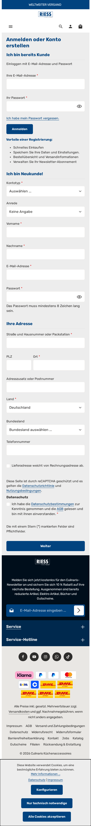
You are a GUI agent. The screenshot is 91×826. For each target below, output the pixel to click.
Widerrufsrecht (42, 732)
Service (13, 626)
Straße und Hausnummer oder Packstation (39, 334)
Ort (36, 357)
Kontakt (53, 738)
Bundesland (15, 421)
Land (11, 399)
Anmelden (19, 129)
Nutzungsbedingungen (23, 491)
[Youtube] (34, 656)
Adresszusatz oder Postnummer (30, 379)
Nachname (15, 246)
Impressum (14, 726)
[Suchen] (60, 26)
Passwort (14, 288)
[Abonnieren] (79, 610)
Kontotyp (14, 183)
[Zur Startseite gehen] (45, 14)
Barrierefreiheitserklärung (26, 738)
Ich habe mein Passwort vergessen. (32, 118)
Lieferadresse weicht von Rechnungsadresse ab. (48, 465)
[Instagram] (45, 656)
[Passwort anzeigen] (79, 106)
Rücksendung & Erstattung (62, 744)
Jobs (65, 738)
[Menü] (10, 26)
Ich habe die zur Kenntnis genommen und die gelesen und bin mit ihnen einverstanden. (47, 509)
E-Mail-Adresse (18, 266)
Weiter (45, 546)
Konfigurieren (46, 790)
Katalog (78, 738)
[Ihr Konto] (70, 26)
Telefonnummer (18, 442)
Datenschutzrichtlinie (38, 486)
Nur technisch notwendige (47, 803)
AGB (60, 509)
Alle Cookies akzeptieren (46, 817)
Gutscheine (18, 744)
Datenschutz (19, 732)
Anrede (11, 203)
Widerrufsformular (68, 732)
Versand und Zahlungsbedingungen (60, 726)
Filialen (35, 744)
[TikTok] (68, 656)
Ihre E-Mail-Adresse (22, 75)
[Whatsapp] (56, 656)
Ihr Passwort (16, 98)
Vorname (14, 224)
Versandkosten (19, 712)
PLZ (9, 357)
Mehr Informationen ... (45, 774)
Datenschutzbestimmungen (52, 504)
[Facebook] (23, 656)
